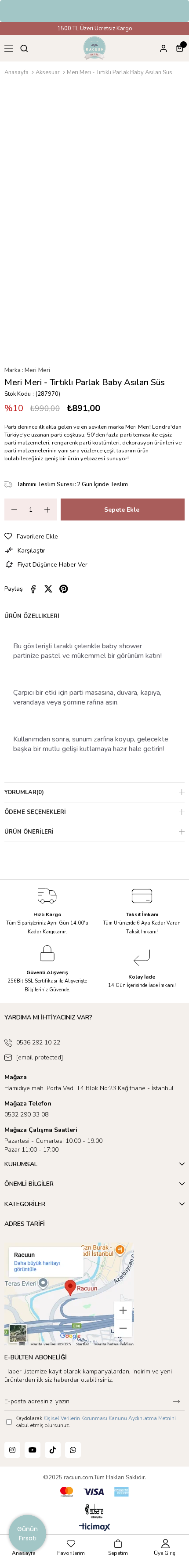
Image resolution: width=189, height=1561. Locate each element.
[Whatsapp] (73, 1450)
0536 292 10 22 (38, 1042)
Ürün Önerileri (29, 832)
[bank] (94, 1492)
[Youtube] (32, 1450)
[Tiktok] (53, 1450)
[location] (69, 1294)
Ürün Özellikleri (31, 616)
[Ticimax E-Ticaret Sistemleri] (94, 1527)
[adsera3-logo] (94, 1511)
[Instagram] (12, 1450)
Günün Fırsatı (27, 1534)
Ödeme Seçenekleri (35, 812)
